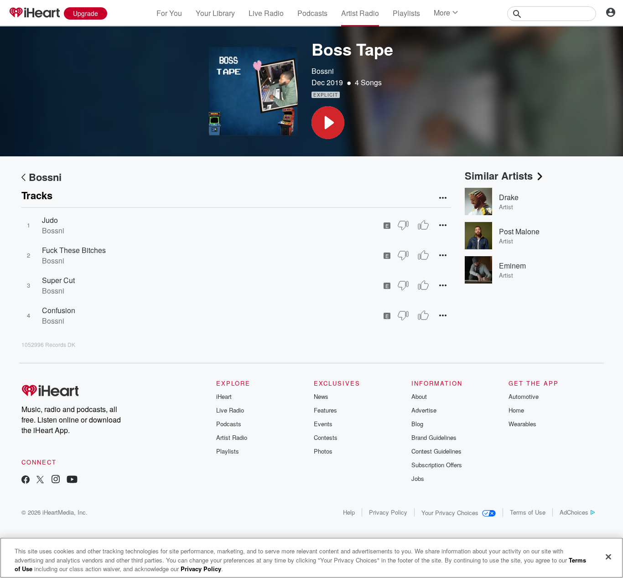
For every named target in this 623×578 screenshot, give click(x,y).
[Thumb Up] (423, 225)
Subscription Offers (436, 464)
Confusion (58, 310)
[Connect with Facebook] (25, 480)
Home (516, 410)
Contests (325, 437)
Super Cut (58, 280)
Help (349, 512)
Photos (323, 451)
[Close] (608, 557)
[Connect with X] (40, 480)
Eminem (512, 265)
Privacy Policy (388, 512)
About (419, 396)
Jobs (417, 478)
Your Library (215, 13)
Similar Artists (499, 175)
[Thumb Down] (403, 225)
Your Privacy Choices (449, 512)
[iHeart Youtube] (72, 480)
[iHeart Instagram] (56, 480)
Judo (50, 220)
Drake (509, 197)
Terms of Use (527, 512)
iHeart (224, 396)
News (321, 396)
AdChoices (574, 512)
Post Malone (519, 231)
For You (169, 13)
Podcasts (312, 13)
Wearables (522, 423)
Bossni (323, 71)
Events (323, 423)
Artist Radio (360, 13)
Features (325, 410)
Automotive (524, 396)
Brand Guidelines (434, 437)
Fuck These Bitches (74, 250)
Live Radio (266, 13)
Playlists (406, 13)
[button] (328, 122)
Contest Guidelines (436, 451)
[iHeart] (34, 13)
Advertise (423, 410)
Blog (417, 423)
